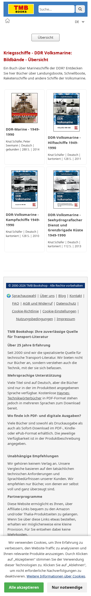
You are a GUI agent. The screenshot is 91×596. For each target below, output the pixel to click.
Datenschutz (66, 303)
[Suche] (80, 9)
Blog (62, 295)
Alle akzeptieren (24, 587)
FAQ (15, 303)
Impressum (66, 318)
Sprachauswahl (24, 295)
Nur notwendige (67, 587)
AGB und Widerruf (37, 303)
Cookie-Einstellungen (59, 311)
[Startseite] (7, 21)
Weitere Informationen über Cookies (56, 576)
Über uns (47, 295)
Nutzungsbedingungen (34, 318)
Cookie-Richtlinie (25, 311)
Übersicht (45, 37)
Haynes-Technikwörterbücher (38, 395)
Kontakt (76, 295)
